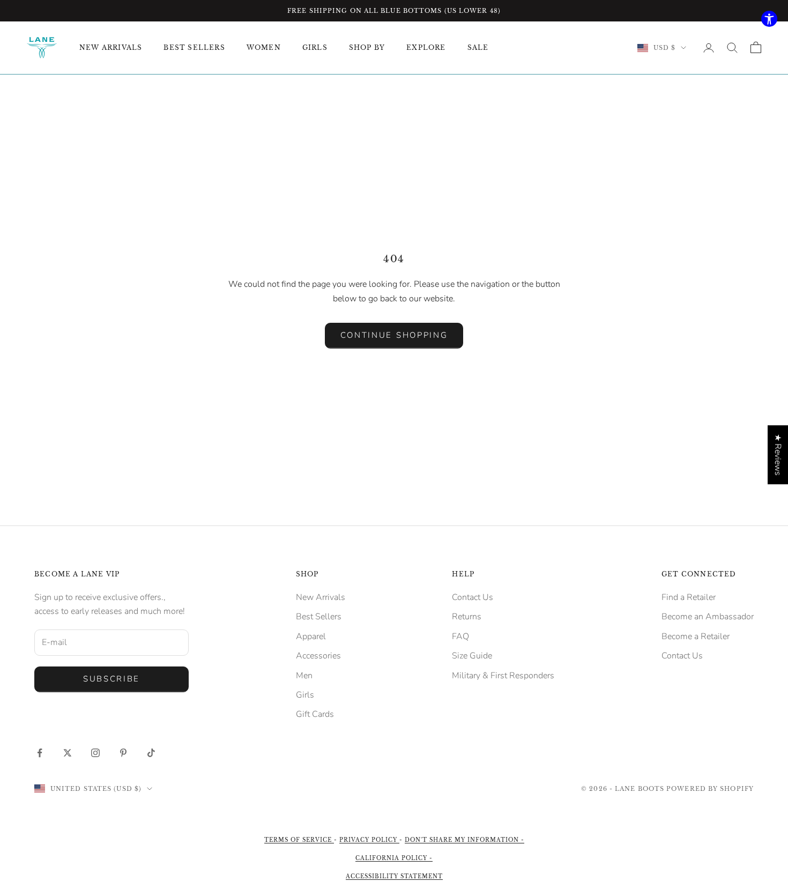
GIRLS (315, 47)
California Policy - (394, 858)
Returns (466, 617)
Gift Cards (315, 714)
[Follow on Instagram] (95, 752)
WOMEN (264, 47)
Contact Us (472, 597)
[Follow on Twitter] (67, 752)
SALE (478, 47)
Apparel (311, 636)
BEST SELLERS (194, 47)
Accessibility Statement (394, 876)
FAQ (460, 636)
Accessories (318, 656)
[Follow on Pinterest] (123, 752)
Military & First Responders (503, 675)
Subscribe (111, 678)
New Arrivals (320, 597)
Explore (425, 47)
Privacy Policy (369, 839)
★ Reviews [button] (778, 455)
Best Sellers (318, 617)
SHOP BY (367, 47)
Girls (305, 695)
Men (304, 675)
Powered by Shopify (710, 788)
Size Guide (472, 656)
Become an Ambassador (707, 617)
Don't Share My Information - (464, 839)
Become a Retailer (695, 636)
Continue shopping (394, 335)
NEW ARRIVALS (110, 47)
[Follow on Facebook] (39, 752)
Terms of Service (299, 839)
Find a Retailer (688, 597)
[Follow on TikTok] (151, 752)
